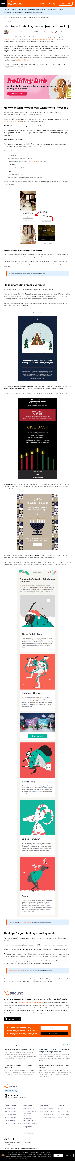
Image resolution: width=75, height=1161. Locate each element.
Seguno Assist (28, 1108)
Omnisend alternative (47, 1117)
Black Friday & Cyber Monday (36, 9)
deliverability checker (30, 1124)
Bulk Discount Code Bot (12, 1124)
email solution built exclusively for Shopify (31, 1003)
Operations (28, 12)
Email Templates (52, 9)
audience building (22, 60)
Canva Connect (9, 1121)
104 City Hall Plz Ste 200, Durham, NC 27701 (17, 1143)
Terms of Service (15, 1149)
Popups (14, 9)
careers (60, 1108)
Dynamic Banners (10, 1117)
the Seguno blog (63, 1117)
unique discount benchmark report (29, 1119)
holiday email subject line (12, 121)
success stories (28, 1130)
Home (5, 17)
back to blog (65, 1044)
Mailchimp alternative (47, 1111)
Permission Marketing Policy (29, 1149)
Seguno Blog (13, 17)
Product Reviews (10, 1114)
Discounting (7, 12)
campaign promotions (11, 39)
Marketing (7, 9)
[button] (42, 3)
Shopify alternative (46, 1114)
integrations (27, 1127)
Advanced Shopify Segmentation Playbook (29, 1113)
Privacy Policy (22, 1158)
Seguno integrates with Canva (16, 970)
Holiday (61, 9)
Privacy (6, 1149)
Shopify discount (32, 162)
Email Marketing (9, 1108)
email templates (28, 1133)
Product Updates (18, 12)
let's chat (66, 3)
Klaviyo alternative (46, 1108)
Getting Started (38, 12)
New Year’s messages (26, 922)
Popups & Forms (10, 1111)
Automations (22, 9)
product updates (63, 1114)
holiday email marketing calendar (45, 39)
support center (63, 1111)
